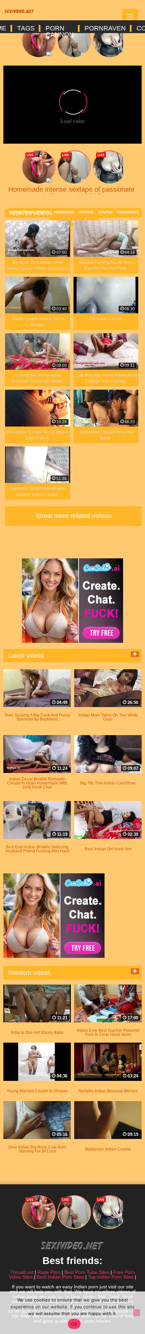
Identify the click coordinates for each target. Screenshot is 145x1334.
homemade (64, 212)
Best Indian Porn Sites (60, 1277)
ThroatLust (21, 1272)
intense (86, 212)
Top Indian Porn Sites (111, 1277)
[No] (136, 1312)
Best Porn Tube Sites (86, 1272)
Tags (25, 28)
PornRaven (105, 28)
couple (105, 212)
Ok (74, 1324)
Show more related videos (73, 515)
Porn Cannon (59, 28)
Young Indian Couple (29, 212)
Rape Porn (48, 1272)
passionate (128, 212)
